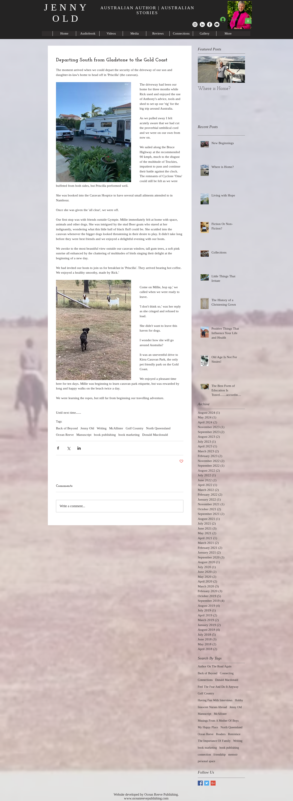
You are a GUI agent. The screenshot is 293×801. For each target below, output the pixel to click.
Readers (220, 734)
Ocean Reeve (65, 434)
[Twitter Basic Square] (206, 783)
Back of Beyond (67, 428)
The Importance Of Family (214, 740)
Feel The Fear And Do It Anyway (218, 686)
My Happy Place (208, 727)
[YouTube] (216, 24)
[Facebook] (209, 24)
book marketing (129, 434)
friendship (219, 754)
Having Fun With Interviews (215, 700)
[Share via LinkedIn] (79, 448)
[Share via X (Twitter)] (68, 448)
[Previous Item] (205, 69)
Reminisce (234, 734)
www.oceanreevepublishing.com (146, 798)
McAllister (116, 428)
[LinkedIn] (202, 24)
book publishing (105, 434)
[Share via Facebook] (58, 448)
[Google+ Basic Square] (213, 783)
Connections (205, 680)
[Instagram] (195, 24)
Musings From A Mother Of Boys (218, 720)
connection (204, 754)
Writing (102, 428)
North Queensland (158, 428)
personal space (206, 761)
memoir (233, 754)
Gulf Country (134, 428)
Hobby (239, 700)
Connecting (227, 673)
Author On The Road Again (214, 666)
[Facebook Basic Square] (200, 783)
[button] (248, 19)
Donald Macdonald (155, 434)
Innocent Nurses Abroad (212, 707)
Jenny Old (87, 428)
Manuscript (83, 434)
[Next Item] (238, 69)
